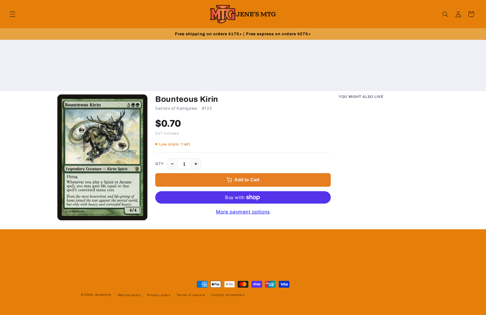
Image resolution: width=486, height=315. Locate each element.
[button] (12, 14)
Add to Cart (246, 179)
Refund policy (129, 295)
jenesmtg (103, 294)
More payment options (243, 212)
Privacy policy (159, 295)
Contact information (228, 295)
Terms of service (190, 295)
